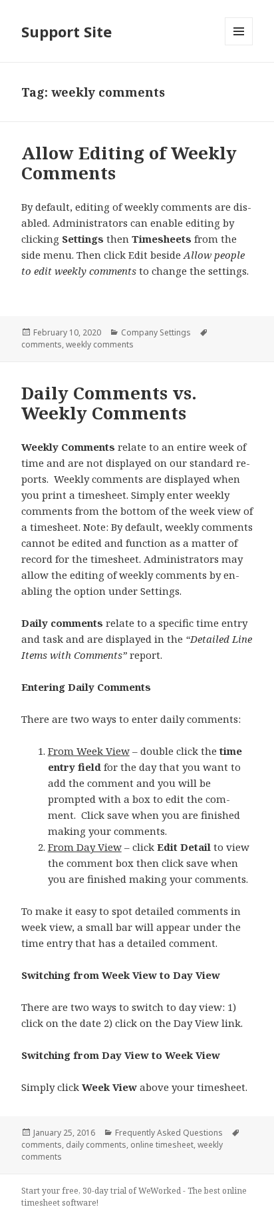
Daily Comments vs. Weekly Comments (109, 403)
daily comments (96, 1144)
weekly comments (100, 344)
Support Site (66, 31)
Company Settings (156, 332)
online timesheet (162, 1144)
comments (41, 344)
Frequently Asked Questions (169, 1132)
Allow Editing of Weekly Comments (129, 163)
